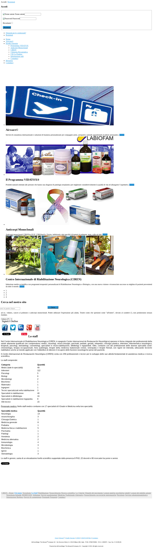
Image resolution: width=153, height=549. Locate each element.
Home (56, 538)
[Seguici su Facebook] (5, 331)
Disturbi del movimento (94, 493)
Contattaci (61, 497)
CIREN (78, 538)
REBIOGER (27, 495)
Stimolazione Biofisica (14, 497)
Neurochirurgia (55, 493)
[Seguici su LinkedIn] (21, 331)
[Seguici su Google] (29, 331)
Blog (89, 538)
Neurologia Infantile (14, 495)
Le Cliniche (80, 493)
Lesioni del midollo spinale (141, 493)
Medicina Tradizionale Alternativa (70, 495)
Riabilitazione (43, 493)
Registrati (11, 2)
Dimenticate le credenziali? (16, 33)
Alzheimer (36, 495)
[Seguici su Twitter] (13, 331)
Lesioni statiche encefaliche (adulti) (117, 493)
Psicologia (121, 495)
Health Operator (70, 538)
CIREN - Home (8, 493)
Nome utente (19, 14)
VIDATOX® (84, 538)
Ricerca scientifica (68, 493)
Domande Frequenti (49, 497)
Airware (62, 538)
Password (16, 19)
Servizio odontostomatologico (136, 495)
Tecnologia (26, 493)
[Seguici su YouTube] (37, 331)
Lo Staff (34, 493)
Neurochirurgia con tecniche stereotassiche (100, 495)
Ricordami (7, 23)
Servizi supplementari (49, 495)
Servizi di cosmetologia (32, 497)
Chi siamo (18, 493)
